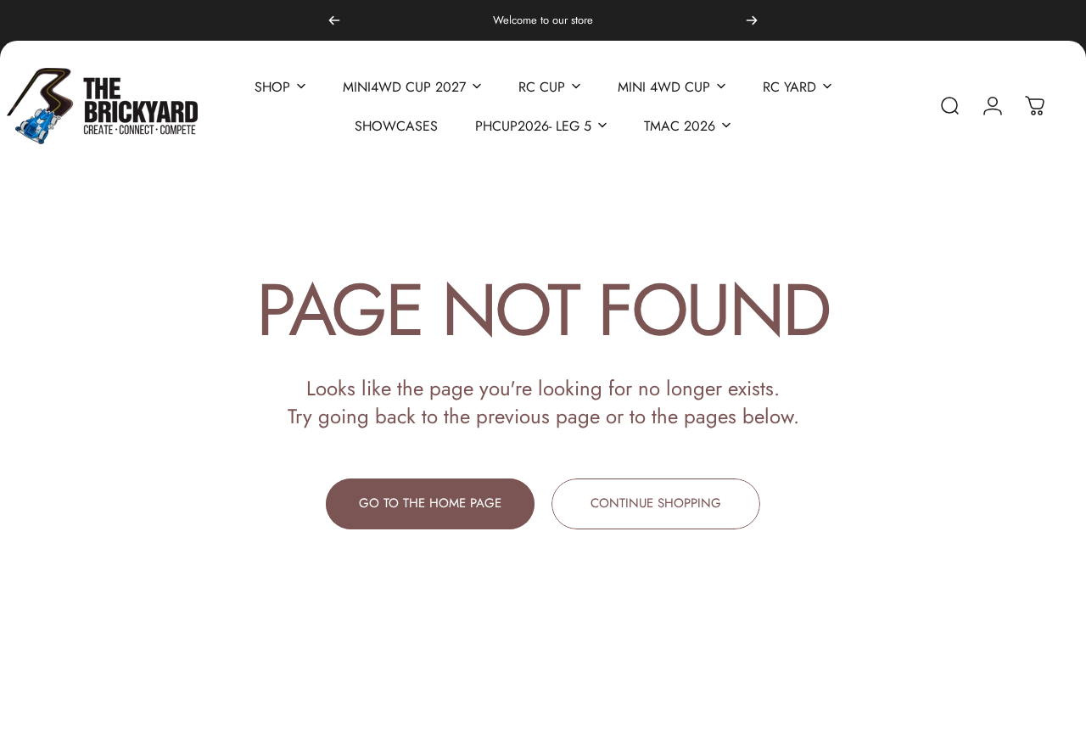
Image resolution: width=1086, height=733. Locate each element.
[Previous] (334, 20)
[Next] (751, 20)
